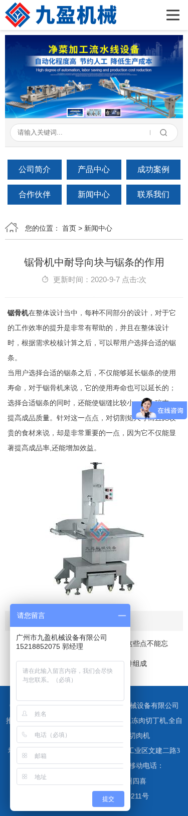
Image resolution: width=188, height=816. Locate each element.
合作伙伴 (35, 194)
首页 (69, 228)
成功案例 (153, 169)
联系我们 (153, 194)
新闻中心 (94, 194)
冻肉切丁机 (148, 720)
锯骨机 (18, 313)
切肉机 (139, 735)
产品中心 (94, 169)
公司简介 (35, 169)
